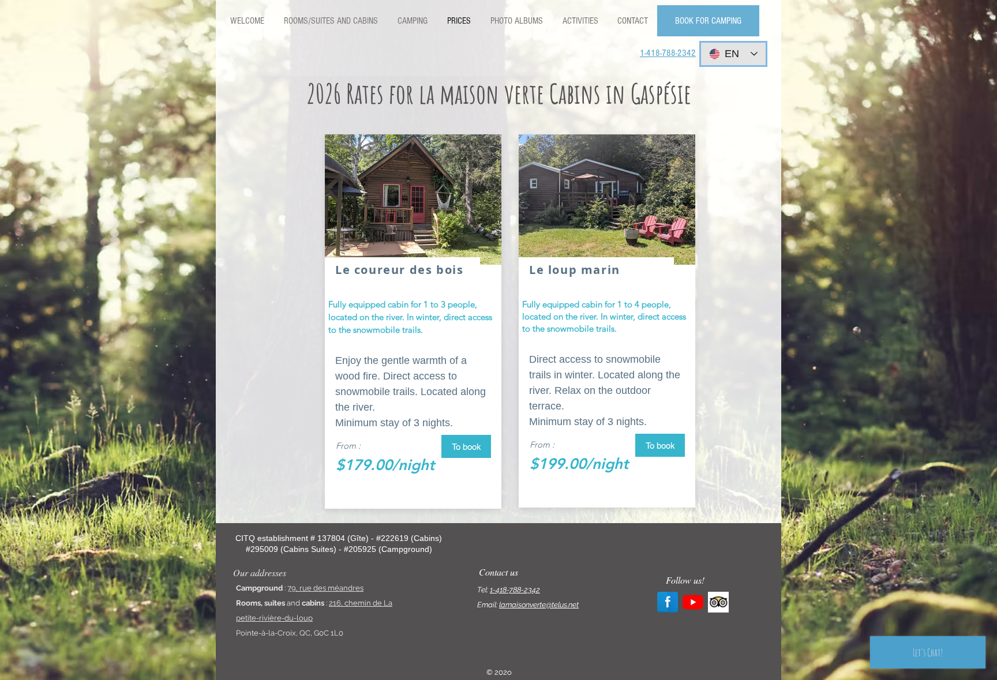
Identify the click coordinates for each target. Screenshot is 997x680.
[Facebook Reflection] (667, 602)
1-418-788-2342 (515, 589)
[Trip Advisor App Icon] (718, 602)
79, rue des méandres (325, 588)
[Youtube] (693, 602)
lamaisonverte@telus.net (539, 604)
